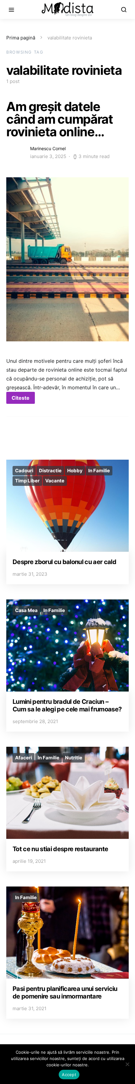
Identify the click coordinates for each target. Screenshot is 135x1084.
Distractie (50, 471)
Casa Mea (26, 610)
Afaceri (23, 758)
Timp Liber (27, 481)
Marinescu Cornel (48, 148)
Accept (69, 1074)
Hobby (75, 471)
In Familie (99, 471)
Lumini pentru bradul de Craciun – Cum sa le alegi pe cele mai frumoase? (67, 705)
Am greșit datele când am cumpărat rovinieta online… (59, 119)
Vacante (54, 481)
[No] (127, 1064)
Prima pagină (20, 38)
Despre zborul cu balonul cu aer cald (64, 562)
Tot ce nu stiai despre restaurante (60, 849)
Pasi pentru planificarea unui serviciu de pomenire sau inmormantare (65, 992)
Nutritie (73, 758)
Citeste (21, 398)
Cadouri (24, 471)
